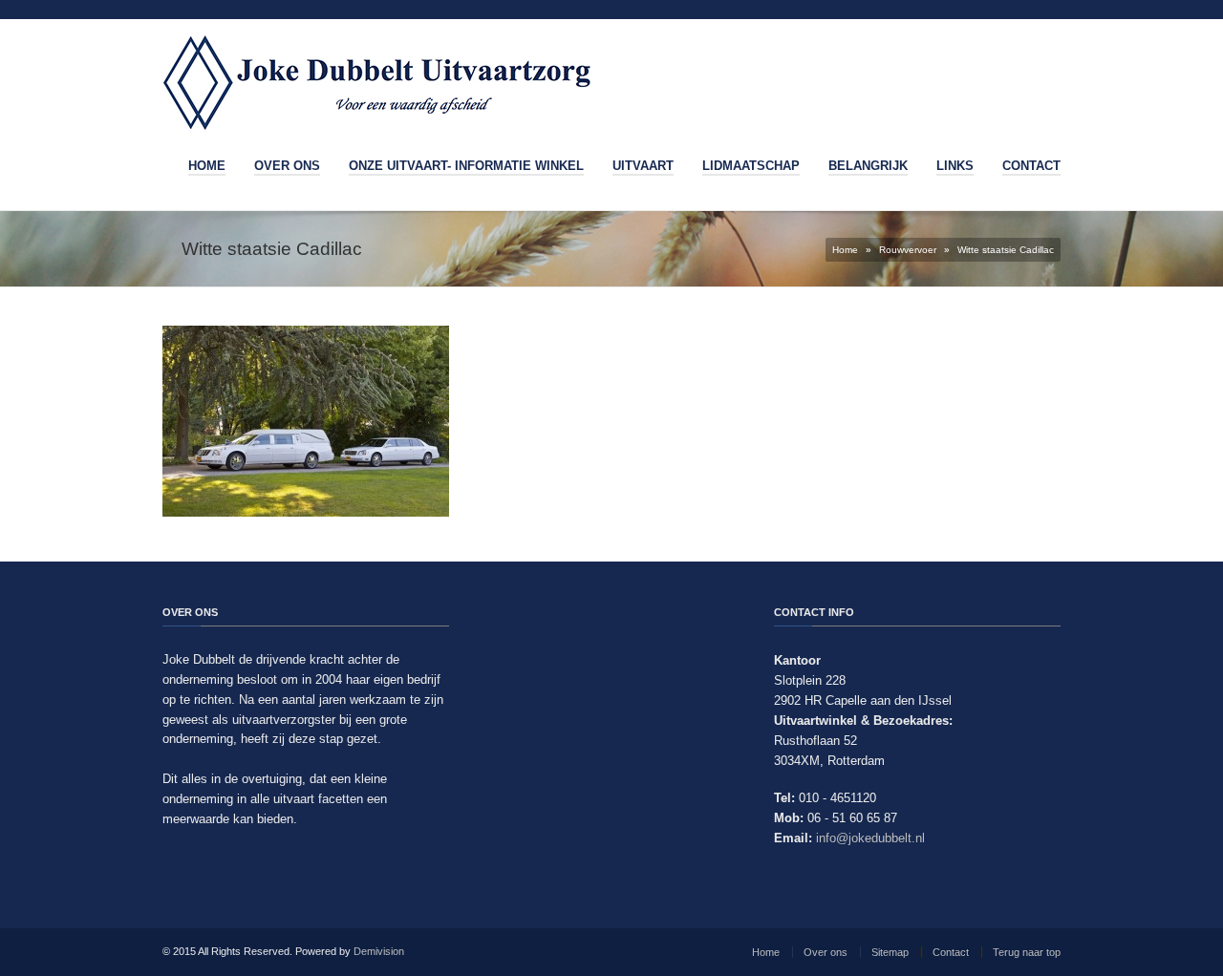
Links (955, 166)
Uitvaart (643, 166)
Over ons (287, 166)
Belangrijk (868, 166)
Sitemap (890, 952)
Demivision (379, 951)
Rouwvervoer (907, 249)
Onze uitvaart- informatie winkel (466, 166)
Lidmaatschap (751, 166)
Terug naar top (1027, 952)
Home (206, 166)
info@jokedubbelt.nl (870, 838)
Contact (1031, 166)
